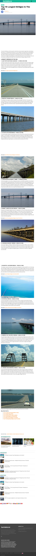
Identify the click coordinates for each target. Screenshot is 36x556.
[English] (4, 503)
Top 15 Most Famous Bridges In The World (12, 154)
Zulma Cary (7, 11)
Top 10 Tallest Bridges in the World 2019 (12, 273)
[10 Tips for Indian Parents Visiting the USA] (29, 444)
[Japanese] (12, 503)
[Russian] (15, 503)
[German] (7, 503)
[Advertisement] (17, 43)
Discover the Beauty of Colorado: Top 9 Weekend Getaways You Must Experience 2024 (6, 446)
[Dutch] (2, 503)
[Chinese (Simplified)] (1, 503)
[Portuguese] (14, 503)
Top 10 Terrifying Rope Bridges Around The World (13, 218)
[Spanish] (17, 503)
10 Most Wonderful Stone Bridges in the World (13, 307)
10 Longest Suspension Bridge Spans (11, 70)
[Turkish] (22, 503)
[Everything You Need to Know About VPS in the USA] (17, 444)
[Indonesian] (9, 503)
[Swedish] (18, 503)
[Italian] (10, 503)
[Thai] (20, 503)
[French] (6, 503)
